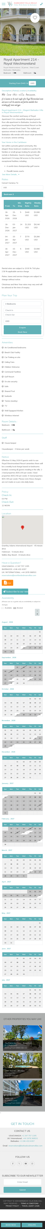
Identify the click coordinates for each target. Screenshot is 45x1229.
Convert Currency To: (10, 183)
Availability (31, 91)
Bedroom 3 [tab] (9, 194)
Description (6, 91)
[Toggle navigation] (3, 4)
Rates (15, 91)
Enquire (32, 1225)
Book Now (11, 1225)
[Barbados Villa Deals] (22, 4)
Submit (22, 1190)
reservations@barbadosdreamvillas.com (25, 1146)
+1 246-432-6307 (27, 1141)
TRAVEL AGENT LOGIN (30, 1206)
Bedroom (7, 73)
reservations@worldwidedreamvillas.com (19, 575)
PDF (9, 583)
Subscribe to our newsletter (16, 591)
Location (22, 91)
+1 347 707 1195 (29, 1136)
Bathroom (27, 73)
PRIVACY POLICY (12, 1206)
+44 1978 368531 (30, 1138)
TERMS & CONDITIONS (30, 1203)
